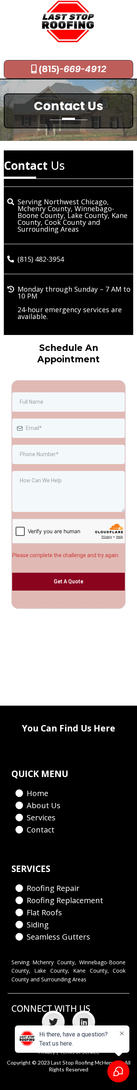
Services (41, 817)
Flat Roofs (44, 912)
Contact (40, 830)
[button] (19, 51)
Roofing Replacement (65, 900)
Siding (38, 924)
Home (37, 793)
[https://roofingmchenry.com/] (68, 21)
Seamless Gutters (58, 937)
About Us (44, 805)
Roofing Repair (53, 888)
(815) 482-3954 (41, 259)
